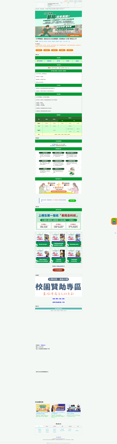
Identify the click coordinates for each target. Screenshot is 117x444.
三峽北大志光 (62, 430)
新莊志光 (54, 429)
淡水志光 (69, 430)
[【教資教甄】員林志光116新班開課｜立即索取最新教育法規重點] (43, 411)
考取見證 (54, 50)
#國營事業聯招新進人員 (59, 415)
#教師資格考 (46, 415)
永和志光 (47, 430)
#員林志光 (53, 145)
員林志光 (43, 345)
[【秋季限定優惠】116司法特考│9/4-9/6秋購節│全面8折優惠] (74, 411)
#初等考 (59, 416)
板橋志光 (77, 430)
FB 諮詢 (114, 223)
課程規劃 (46, 50)
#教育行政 (40, 416)
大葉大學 (65, 310)
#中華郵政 (62, 416)
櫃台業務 (49, 41)
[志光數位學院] (58, 437)
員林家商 (61, 310)
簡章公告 (38, 50)
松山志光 (47, 429)
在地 (69, 41)
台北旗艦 (62, 429)
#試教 (43, 416)
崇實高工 (58, 310)
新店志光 (54, 430)
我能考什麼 (41, 41)
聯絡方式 (69, 50)
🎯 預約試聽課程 (58, 269)
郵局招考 (45, 41)
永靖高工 (55, 310)
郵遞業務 (57, 41)
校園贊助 (62, 50)
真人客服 (114, 220)
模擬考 (61, 41)
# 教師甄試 (42, 415)
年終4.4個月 (65, 41)
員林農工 (52, 310)
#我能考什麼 (38, 415)
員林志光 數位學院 (41, 5)
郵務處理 (53, 41)
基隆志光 (39, 429)
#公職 (74, 416)
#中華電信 (55, 416)
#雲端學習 (46, 416)
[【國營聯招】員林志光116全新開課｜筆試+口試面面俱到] (58, 411)
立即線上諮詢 (72, 200)
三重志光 (39, 430)
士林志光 (69, 429)
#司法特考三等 (73, 415)
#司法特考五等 (70, 416)
